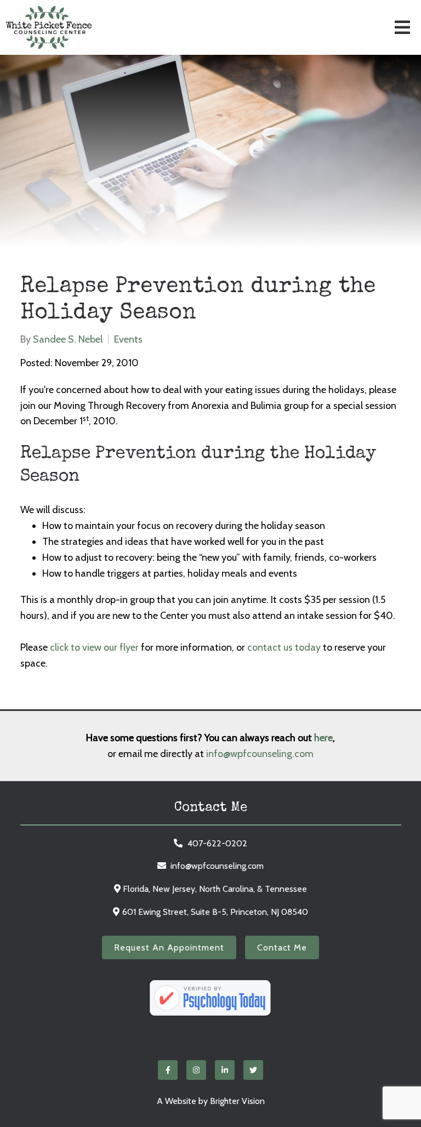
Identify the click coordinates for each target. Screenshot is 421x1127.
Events (128, 339)
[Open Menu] (402, 27)
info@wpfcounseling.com (260, 754)
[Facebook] (168, 1070)
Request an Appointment (169, 947)
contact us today (284, 647)
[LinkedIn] (225, 1070)
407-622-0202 (217, 843)
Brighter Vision (237, 1101)
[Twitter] (253, 1070)
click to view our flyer (94, 647)
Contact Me (282, 947)
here (323, 738)
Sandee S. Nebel (68, 339)
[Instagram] (196, 1070)
